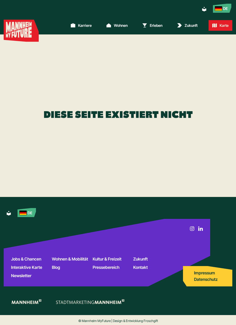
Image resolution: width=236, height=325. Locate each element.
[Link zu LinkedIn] (200, 228)
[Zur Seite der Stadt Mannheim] (26, 301)
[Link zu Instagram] (192, 228)
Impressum (204, 272)
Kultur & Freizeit (107, 259)
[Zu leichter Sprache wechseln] (204, 9)
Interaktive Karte (26, 267)
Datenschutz (206, 279)
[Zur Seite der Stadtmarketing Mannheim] (90, 301)
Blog (56, 267)
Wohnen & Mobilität (70, 259)
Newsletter (21, 275)
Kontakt (140, 267)
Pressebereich (106, 267)
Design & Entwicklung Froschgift (135, 321)
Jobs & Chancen (26, 259)
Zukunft (140, 259)
